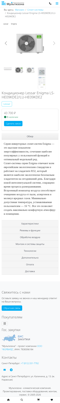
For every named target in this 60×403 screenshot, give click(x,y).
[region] (30, 136)
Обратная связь (11, 308)
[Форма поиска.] (22, 399)
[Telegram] (11, 369)
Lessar (6, 103)
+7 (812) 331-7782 (30, 363)
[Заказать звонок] (50, 3)
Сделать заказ (13, 123)
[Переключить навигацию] (57, 3)
